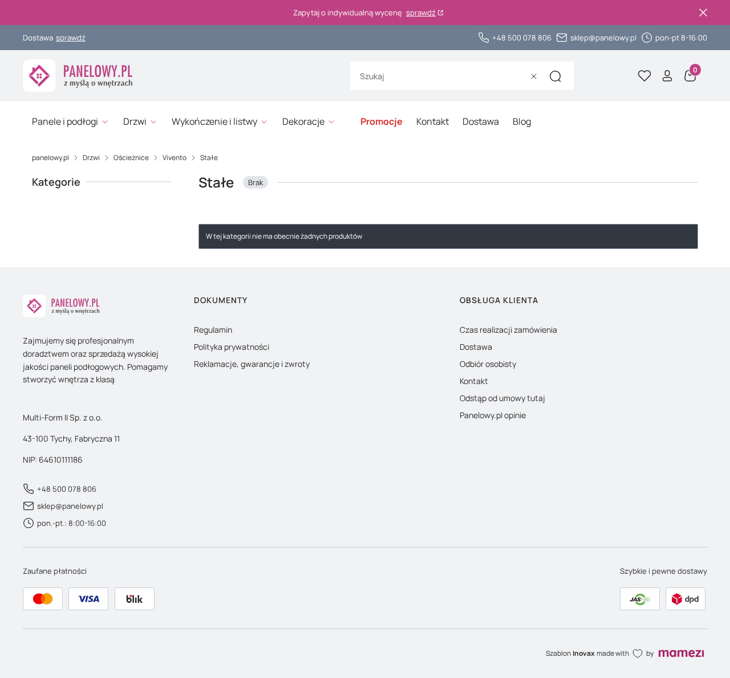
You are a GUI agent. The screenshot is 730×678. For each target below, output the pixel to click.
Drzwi (91, 157)
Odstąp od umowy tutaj (502, 398)
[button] (555, 76)
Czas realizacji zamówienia (508, 329)
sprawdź (421, 13)
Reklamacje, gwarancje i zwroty (252, 363)
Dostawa (476, 346)
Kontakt (474, 380)
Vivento (174, 157)
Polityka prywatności (231, 346)
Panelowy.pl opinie (493, 415)
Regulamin (213, 329)
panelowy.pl (50, 157)
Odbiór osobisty (488, 363)
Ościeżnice (131, 157)
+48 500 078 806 (521, 37)
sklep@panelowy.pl (603, 37)
